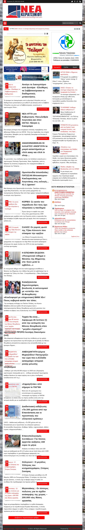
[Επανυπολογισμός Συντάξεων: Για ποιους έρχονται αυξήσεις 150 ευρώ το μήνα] (12, 443)
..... (56, 204)
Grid (45, 34)
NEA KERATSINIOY (75, 528)
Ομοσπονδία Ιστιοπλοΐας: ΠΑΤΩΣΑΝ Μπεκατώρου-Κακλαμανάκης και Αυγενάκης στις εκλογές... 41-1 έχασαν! (35, 178)
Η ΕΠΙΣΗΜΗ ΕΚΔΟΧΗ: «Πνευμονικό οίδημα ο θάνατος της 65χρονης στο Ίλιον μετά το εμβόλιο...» (33, 258)
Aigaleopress (59, 208)
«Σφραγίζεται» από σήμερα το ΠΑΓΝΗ (32, 385)
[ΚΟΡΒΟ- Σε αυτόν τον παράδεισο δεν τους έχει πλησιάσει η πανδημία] (12, 209)
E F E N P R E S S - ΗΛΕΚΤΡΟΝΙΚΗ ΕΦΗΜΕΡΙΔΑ (64, 191)
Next (5, 94)
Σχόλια (66, 67)
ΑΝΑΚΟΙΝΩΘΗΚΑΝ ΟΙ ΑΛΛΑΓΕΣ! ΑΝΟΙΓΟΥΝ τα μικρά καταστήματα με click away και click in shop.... (34, 149)
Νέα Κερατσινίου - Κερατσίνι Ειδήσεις (16, 528)
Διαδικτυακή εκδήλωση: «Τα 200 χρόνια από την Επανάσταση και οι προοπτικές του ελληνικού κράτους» (34, 412)
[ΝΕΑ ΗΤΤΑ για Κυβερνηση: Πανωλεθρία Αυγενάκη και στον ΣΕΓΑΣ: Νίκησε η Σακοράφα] (12, 119)
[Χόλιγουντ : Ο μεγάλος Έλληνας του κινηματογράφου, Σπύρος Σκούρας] (12, 469)
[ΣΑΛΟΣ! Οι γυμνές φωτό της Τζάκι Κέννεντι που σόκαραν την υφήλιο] (12, 234)
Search (80, 23)
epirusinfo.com (60, 218)
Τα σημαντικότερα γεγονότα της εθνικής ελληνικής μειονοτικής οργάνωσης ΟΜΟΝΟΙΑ (64, 195)
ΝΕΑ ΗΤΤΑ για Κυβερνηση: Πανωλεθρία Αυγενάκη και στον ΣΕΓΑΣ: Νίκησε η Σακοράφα (35, 120)
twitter (72, 1)
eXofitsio (58, 202)
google (77, 1)
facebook (74, 1)
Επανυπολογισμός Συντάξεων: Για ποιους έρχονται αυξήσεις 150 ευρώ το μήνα (34, 440)
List (47, 34)
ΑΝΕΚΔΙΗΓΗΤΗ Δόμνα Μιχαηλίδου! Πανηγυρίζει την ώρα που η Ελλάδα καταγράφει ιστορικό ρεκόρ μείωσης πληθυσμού (26, 359)
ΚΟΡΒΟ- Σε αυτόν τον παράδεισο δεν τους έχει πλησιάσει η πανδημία (34, 204)
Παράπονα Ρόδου (61, 226)
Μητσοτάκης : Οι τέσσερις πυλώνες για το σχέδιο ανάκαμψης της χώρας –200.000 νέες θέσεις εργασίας (35, 494)
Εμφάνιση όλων (75, 236)
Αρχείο (75, 67)
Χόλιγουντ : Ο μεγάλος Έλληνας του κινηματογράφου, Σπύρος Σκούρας (35, 466)
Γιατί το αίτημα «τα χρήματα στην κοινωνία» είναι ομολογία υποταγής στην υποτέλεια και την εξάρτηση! (65, 212)
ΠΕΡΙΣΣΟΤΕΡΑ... (43, 109)
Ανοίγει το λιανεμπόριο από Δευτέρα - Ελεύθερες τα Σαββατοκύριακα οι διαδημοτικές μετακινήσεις (35, 90)
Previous (19, 94)
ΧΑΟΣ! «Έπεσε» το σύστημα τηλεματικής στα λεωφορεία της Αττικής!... (32, 28)
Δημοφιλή (57, 67)
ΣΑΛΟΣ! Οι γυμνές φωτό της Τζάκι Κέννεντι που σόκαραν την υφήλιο (34, 230)
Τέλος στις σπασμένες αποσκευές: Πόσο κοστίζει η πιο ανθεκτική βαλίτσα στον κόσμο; (65, 230)
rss (80, 1)
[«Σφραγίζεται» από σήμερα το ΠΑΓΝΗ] (12, 386)
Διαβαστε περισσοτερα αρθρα (26, 518)
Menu (5, 1)
